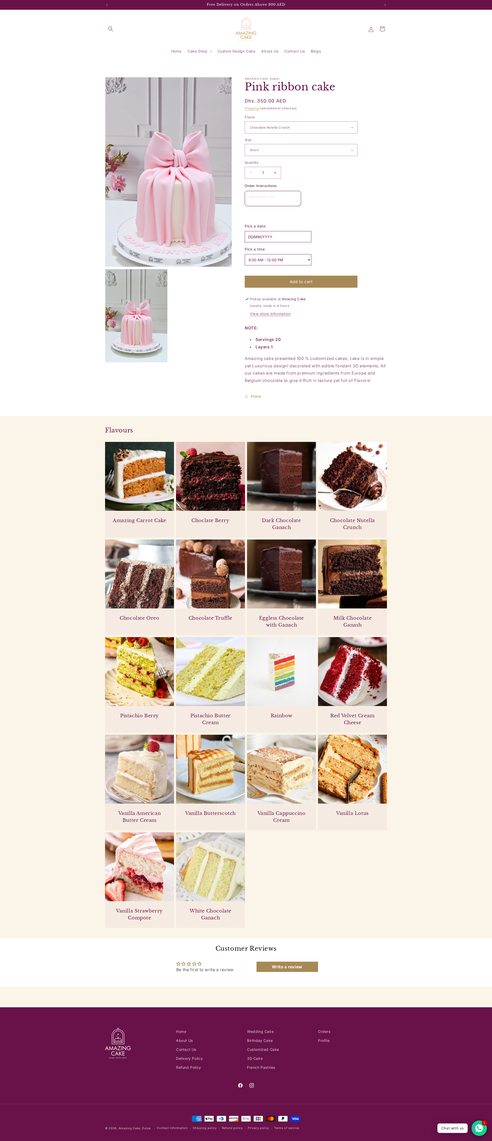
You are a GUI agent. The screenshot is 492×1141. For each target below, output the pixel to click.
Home (181, 1031)
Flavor (250, 117)
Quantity (252, 162)
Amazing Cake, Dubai (135, 1128)
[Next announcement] (385, 5)
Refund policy (232, 1128)
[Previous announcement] (106, 5)
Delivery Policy (189, 1058)
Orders (324, 1031)
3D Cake (255, 1058)
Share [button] (256, 396)
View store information (270, 314)
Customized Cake (263, 1049)
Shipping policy (205, 1128)
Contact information (172, 1128)
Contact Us (186, 1049)
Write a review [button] (287, 966)
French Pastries (261, 1067)
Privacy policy (258, 1128)
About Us (184, 1040)
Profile (324, 1040)
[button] (110, 29)
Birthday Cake (260, 1040)
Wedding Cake (260, 1031)
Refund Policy (188, 1067)
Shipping (252, 108)
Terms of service (286, 1128)
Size (248, 140)
